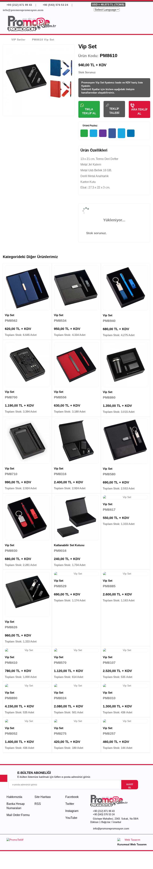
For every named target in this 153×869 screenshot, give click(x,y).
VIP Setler (18, 39)
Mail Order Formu (18, 815)
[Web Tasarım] (131, 840)
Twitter (69, 803)
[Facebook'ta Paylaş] (112, 133)
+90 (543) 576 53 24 (55, 4)
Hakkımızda (14, 796)
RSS (38, 803)
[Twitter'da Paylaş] (121, 133)
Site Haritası (43, 796)
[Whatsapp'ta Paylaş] (84, 133)
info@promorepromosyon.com (111, 828)
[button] (145, 24)
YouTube (71, 817)
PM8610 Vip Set (43, 39)
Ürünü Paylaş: (90, 125)
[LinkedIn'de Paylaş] (131, 133)
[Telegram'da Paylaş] (93, 133)
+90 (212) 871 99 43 (19, 4)
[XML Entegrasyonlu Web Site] (41, 840)
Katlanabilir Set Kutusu (69, 545)
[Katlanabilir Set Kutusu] (76, 517)
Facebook (72, 796)
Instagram (71, 810)
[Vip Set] (27, 287)
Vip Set (9, 315)
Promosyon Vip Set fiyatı (95, 82)
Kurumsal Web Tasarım (131, 844)
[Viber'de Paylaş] (103, 133)
